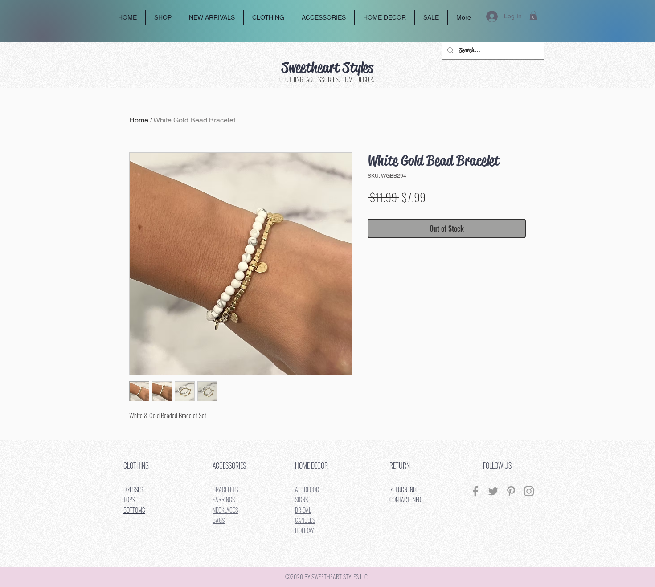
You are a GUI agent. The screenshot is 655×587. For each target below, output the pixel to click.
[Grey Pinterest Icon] (511, 491)
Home (138, 120)
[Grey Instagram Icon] (529, 491)
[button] (533, 15)
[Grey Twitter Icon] (493, 491)
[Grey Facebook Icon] (475, 491)
